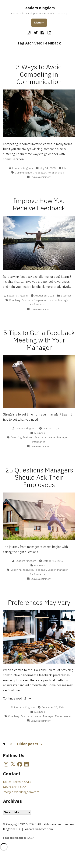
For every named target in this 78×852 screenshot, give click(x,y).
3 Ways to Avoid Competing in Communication (39, 74)
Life (64, 168)
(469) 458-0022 (14, 787)
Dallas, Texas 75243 (17, 782)
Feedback (40, 172)
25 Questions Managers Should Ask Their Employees (39, 477)
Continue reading (23, 698)
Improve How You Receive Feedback (39, 204)
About (30, 838)
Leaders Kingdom (39, 7)
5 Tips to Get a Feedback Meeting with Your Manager (39, 340)
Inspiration (40, 300)
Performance (37, 304)
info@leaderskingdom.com (21, 792)
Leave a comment (40, 177)
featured (28, 437)
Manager (63, 300)
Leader (53, 300)
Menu (40, 22)
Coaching (14, 300)
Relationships (56, 172)
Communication (24, 172)
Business (66, 295)
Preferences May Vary (39, 602)
